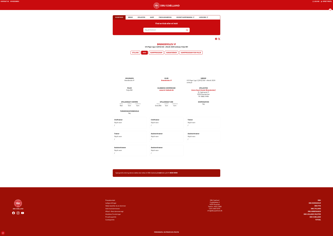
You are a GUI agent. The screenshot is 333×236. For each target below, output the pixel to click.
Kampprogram (156, 53)
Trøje (121, 103)
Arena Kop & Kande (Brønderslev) (203, 90)
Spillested (203, 88)
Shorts (129, 103)
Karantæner (171, 53)
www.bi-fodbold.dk (166, 90)
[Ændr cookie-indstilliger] (3, 233)
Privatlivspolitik (110, 217)
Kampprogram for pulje (191, 53)
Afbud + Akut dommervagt (114, 211)
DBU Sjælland (315, 217)
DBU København (314, 211)
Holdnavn (129, 78)
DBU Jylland (316, 209)
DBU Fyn (317, 206)
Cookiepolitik (109, 220)
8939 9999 (174, 173)
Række (203, 78)
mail (159, 173)
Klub (166, 78)
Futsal (318, 220)
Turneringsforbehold (129, 111)
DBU (319, 200)
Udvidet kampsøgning (184, 17)
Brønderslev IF (166, 80)
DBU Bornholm (315, 203)
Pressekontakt (110, 200)
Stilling (135, 53)
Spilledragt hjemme (129, 102)
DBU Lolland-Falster (312, 214)
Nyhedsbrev (14, 1)
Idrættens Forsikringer (113, 214)
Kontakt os (5, 1)
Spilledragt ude (166, 102)
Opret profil (327, 1)
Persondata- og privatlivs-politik (166, 232)
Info (144, 53)
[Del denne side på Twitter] (219, 39)
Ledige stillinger (110, 203)
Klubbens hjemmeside (166, 88)
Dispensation (203, 102)
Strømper (138, 103)
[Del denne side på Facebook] (216, 39)
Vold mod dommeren (112, 209)
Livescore (202, 17)
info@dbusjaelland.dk (214, 211)
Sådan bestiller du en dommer (115, 206)
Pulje (129, 88)
